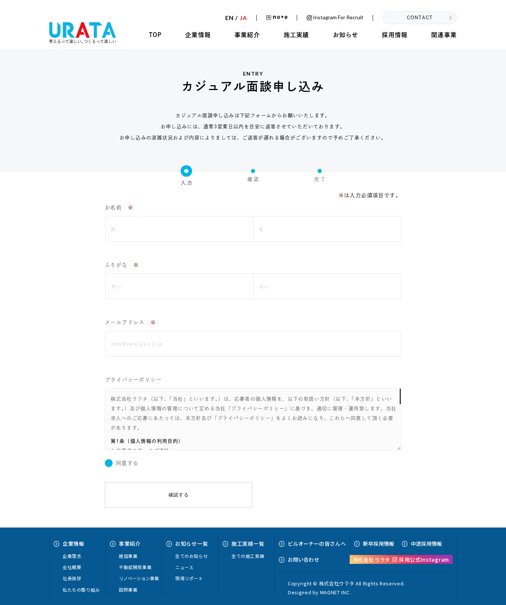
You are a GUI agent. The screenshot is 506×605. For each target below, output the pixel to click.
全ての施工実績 (248, 556)
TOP (155, 35)
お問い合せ (303, 559)
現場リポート (189, 578)
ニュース (184, 567)
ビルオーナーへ (317, 543)
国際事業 (128, 589)
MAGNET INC (335, 592)
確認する (179, 495)
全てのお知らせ (191, 556)
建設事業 (128, 556)
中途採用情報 (426, 543)
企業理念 (72, 556)
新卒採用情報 (378, 543)
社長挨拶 (72, 578)
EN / (236, 18)
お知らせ (346, 35)
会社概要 (72, 567)
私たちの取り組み (81, 589)
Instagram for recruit (337, 17)
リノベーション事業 (139, 578)
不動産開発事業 (135, 567)
